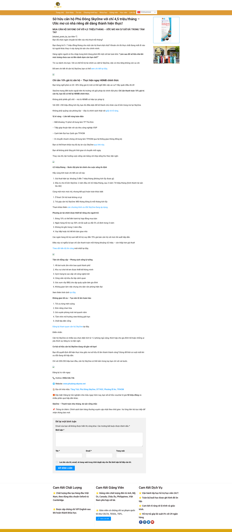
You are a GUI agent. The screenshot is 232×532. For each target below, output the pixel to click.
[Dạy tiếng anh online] (67, 5)
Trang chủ (60, 13)
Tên (58, 451)
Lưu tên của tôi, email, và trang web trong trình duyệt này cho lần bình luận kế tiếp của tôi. (95, 462)
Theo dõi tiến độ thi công (63, 248)
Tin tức (78, 13)
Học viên (123, 13)
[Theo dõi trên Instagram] (144, 522)
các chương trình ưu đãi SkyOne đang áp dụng (88, 207)
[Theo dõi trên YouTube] (152, 522)
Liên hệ (132, 13)
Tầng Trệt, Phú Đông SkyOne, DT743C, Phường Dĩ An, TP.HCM (97, 389)
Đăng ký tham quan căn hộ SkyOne (68, 326)
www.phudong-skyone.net (74, 384)
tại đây (73, 292)
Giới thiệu (70, 13)
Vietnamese (145, 12)
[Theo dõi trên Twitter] (148, 522)
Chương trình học (91, 13)
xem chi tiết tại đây (99, 68)
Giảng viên (113, 13)
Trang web (120, 451)
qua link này (99, 145)
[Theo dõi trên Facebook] (140, 522)
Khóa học (103, 13)
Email (89, 451)
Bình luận (60, 430)
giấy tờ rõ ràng (112, 111)
